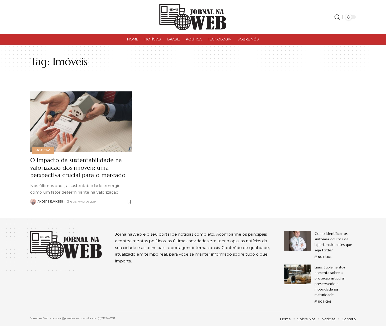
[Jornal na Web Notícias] (192, 17)
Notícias (42, 150)
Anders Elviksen (50, 201)
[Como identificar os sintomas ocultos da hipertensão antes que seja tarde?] (297, 241)
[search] (337, 17)
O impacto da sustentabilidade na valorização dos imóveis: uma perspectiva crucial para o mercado (78, 168)
